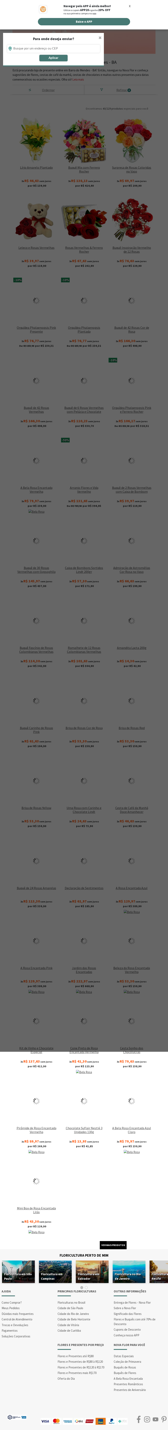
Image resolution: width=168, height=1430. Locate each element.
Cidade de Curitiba (69, 1330)
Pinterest (164, 1419)
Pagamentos (10, 1330)
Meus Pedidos (11, 1308)
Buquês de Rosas (125, 1367)
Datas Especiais (124, 1356)
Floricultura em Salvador (88, 1276)
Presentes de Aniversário (130, 1390)
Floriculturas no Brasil (71, 1302)
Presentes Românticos (128, 1384)
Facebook (138, 1419)
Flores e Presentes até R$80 (76, 1356)
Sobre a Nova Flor (125, 1308)
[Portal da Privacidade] (17, 1417)
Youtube (155, 1419)
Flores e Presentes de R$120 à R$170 (81, 1367)
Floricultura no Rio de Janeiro (128, 1276)
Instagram (147, 1419)
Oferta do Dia (66, 1379)
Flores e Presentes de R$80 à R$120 (80, 1362)
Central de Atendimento (17, 1319)
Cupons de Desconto (127, 1329)
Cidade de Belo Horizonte (74, 1319)
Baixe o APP (84, 22)
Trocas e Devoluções (15, 1325)
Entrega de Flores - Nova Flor (132, 1302)
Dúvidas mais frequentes (18, 1314)
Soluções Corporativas (16, 1336)
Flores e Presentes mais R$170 (77, 1373)
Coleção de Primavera (127, 1362)
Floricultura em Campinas (51, 1276)
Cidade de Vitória (68, 1325)
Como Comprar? (12, 1302)
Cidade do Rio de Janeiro (73, 1314)
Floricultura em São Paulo (18, 1276)
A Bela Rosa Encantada (128, 1379)
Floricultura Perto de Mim (84, 1255)
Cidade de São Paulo (70, 1308)
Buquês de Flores (125, 1373)
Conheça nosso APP (126, 1335)
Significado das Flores (128, 1314)
